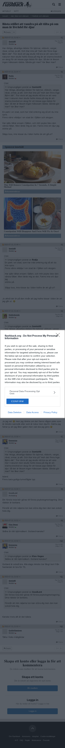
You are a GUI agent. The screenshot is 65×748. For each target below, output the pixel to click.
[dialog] (32, 374)
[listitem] (32, 392)
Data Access (32, 412)
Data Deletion (14, 412)
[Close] (59, 336)
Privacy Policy (50, 412)
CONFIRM (17, 401)
